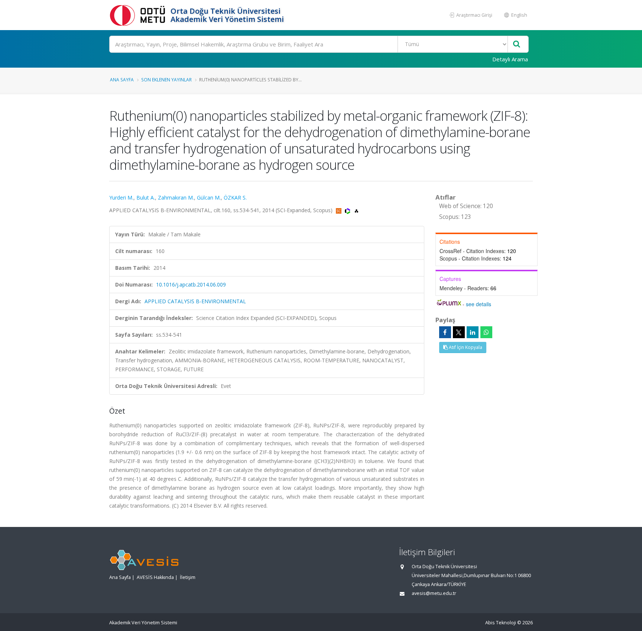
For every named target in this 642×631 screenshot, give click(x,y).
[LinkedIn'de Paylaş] (473, 332)
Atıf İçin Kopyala (465, 347)
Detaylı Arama (510, 59)
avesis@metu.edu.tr (434, 593)
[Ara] (516, 44)
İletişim (187, 577)
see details (478, 304)
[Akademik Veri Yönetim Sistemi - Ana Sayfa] (139, 15)
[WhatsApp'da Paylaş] (486, 332)
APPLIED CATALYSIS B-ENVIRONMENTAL (195, 301)
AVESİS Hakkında (155, 577)
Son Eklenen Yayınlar (166, 79)
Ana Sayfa (122, 79)
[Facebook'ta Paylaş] (445, 332)
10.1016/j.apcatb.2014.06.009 (191, 284)
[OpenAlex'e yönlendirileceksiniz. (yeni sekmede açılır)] (356, 210)
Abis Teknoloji (500, 622)
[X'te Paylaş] (459, 332)
